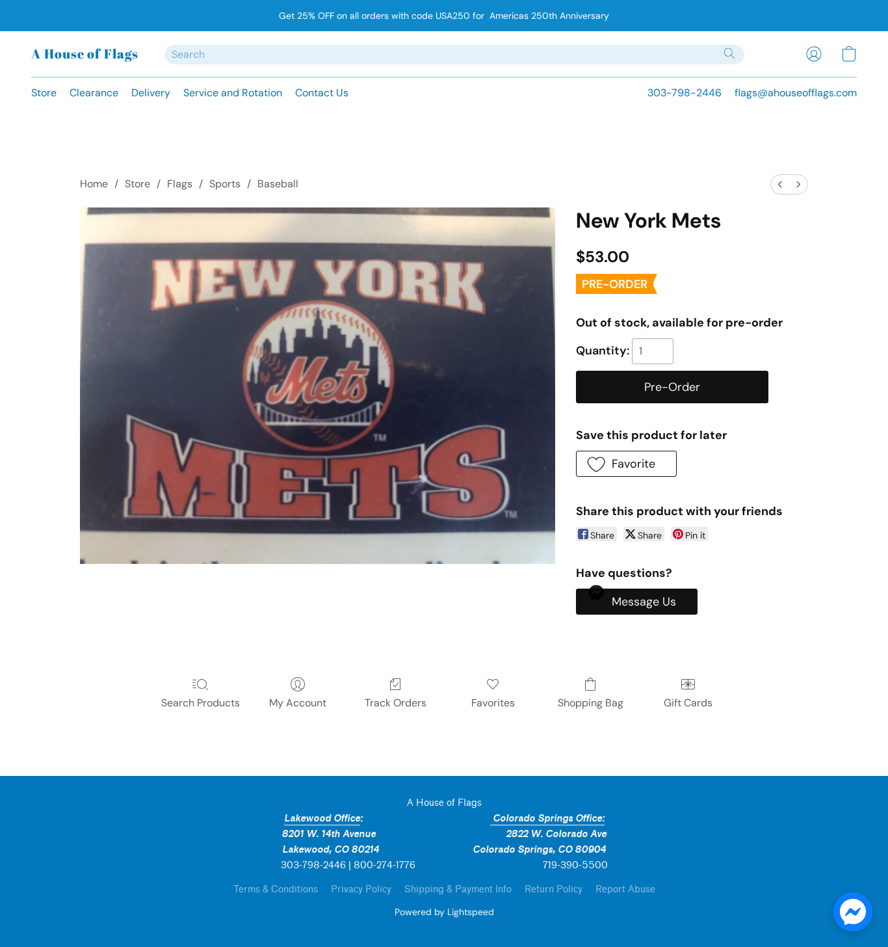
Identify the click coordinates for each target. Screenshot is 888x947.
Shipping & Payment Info (458, 889)
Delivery (150, 93)
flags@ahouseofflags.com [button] (796, 93)
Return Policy (553, 889)
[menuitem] (780, 184)
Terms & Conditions (275, 889)
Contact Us (321, 93)
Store (44, 93)
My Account (297, 703)
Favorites (493, 703)
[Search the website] (729, 53)
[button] (84, 54)
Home (94, 184)
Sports (225, 184)
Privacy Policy (361, 889)
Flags (179, 184)
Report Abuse (625, 889)
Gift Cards (688, 703)
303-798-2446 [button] (684, 93)
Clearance (94, 93)
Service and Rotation (232, 93)
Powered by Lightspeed (444, 912)
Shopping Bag (590, 703)
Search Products (200, 703)
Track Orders (395, 703)
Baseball (277, 184)
